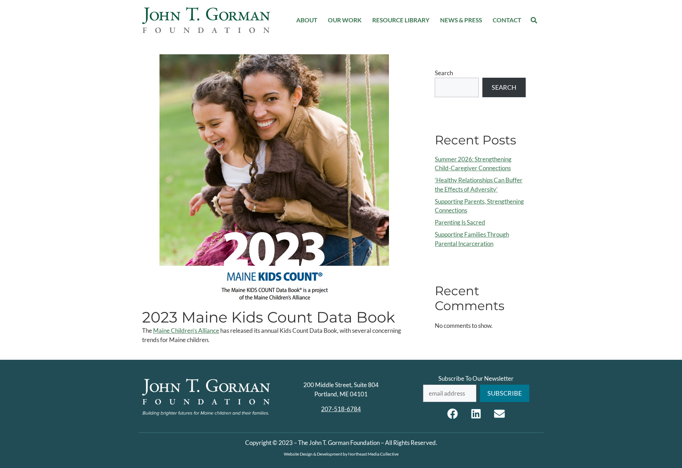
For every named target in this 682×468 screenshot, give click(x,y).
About (306, 20)
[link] (186, 330)
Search (444, 73)
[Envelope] (499, 413)
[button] (534, 20)
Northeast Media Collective (373, 454)
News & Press (461, 20)
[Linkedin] (476, 413)
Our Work (345, 20)
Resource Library (400, 20)
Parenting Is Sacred (460, 222)
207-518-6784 (341, 409)
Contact (507, 20)
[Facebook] (452, 413)
